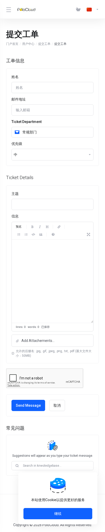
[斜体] (40, 227)
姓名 (15, 77)
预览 (18, 226)
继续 (57, 514)
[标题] (47, 227)
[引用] (41, 234)
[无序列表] (18, 234)
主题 (15, 194)
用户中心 (28, 44)
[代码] (33, 234)
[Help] (53, 234)
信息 (15, 216)
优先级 (16, 144)
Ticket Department (26, 122)
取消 (57, 405)
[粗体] (32, 227)
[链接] (59, 227)
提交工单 (44, 44)
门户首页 (12, 44)
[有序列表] (26, 234)
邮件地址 (18, 99)
